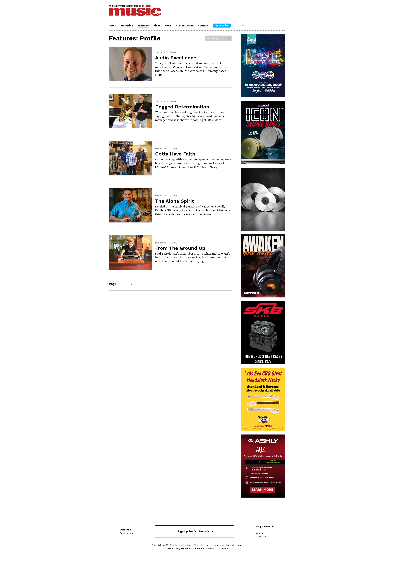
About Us (261, 536)
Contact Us (262, 533)
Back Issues (126, 533)
